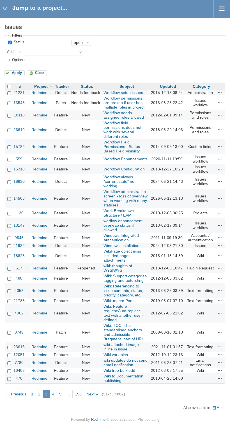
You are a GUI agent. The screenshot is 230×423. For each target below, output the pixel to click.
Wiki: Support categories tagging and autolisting (125, 278)
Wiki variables (116, 354)
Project (41, 86)
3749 (19, 332)
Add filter (14, 52)
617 (19, 268)
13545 (19, 102)
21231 (19, 92)
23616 (19, 347)
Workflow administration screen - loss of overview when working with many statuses (126, 198)
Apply (17, 73)
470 (19, 378)
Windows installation (121, 245)
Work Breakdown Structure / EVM (119, 212)
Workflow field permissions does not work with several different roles (122, 130)
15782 (19, 146)
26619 (19, 129)
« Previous (17, 394)
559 (19, 159)
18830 (19, 181)
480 (19, 278)
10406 (19, 370)
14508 (19, 198)
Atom (221, 408)
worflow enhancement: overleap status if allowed (124, 225)
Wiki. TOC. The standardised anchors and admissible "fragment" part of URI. (124, 332)
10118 (19, 115)
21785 (19, 300)
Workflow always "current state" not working (119, 181)
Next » (92, 394)
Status (18, 42)
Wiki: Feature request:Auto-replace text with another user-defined (123, 313)
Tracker (62, 86)
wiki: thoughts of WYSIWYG (118, 268)
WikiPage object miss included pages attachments (122, 255)
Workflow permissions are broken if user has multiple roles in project (124, 102)
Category (201, 86)
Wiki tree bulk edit (119, 370)
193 (78, 394)
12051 (19, 354)
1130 (19, 213)
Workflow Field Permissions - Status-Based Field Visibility (122, 146)
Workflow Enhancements (126, 159)
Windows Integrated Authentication (121, 237)
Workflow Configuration (124, 169)
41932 (19, 245)
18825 (19, 255)
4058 (19, 290)
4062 (19, 313)
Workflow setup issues (123, 92)
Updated (168, 86)
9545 (19, 237)
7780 (19, 362)
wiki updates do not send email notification (126, 362)
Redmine (39, 92)
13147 (19, 225)
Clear (39, 73)
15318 (19, 169)
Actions (220, 92)
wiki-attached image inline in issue (121, 346)
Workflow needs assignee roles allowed (124, 115)
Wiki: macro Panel (119, 300)
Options (18, 60)
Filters (17, 35)
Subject (126, 86)
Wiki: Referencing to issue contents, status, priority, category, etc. (123, 290)
